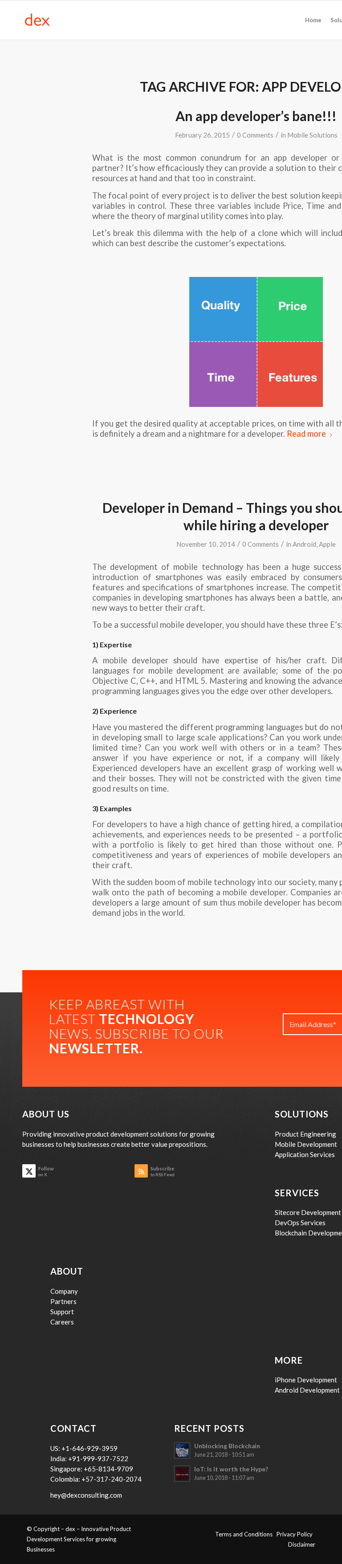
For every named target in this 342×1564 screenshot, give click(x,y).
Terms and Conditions (246, 1534)
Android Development (307, 1390)
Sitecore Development (308, 1212)
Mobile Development (306, 1144)
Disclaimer (301, 1544)
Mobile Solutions (312, 135)
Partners (63, 1301)
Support (62, 1312)
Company (64, 1291)
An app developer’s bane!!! (256, 116)
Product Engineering (305, 1134)
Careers (62, 1322)
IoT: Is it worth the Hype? (231, 1469)
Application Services (305, 1154)
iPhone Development (306, 1380)
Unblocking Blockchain (227, 1446)
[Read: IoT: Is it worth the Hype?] (182, 1474)
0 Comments (255, 135)
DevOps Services (300, 1223)
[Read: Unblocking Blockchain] (182, 1450)
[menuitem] (313, 20)
